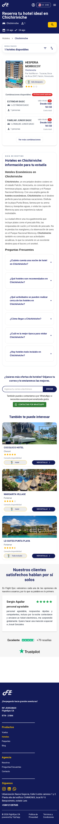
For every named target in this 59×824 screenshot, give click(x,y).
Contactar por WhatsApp (31, 404)
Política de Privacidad (33, 815)
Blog (4, 745)
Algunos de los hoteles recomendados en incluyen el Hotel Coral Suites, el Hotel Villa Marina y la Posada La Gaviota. (28, 283)
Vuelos (5, 732)
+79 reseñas (44, 640)
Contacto (6, 771)
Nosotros (6, 763)
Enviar (49, 389)
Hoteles (6, 38)
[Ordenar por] (51, 48)
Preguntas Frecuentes (11, 767)
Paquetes (6, 741)
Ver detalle (42, 462)
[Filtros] (45, 48)
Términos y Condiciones (48, 815)
